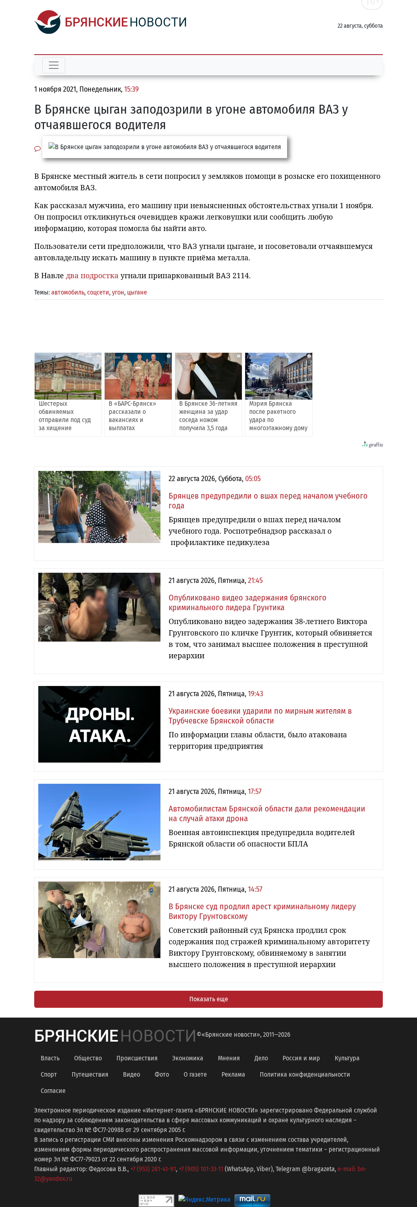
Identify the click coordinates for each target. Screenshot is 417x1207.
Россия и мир (301, 1058)
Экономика (187, 1058)
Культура (347, 1058)
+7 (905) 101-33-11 (201, 1169)
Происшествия (137, 1058)
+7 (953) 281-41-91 (153, 1169)
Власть (50, 1058)
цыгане (137, 292)
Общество (88, 1058)
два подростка (92, 275)
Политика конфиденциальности (305, 1074)
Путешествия (90, 1074)
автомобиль (67, 292)
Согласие (53, 1091)
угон (118, 292)
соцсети (98, 292)
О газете (195, 1074)
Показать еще (208, 999)
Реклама (233, 1074)
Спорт (49, 1074)
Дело (261, 1058)
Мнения (229, 1058)
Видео (131, 1074)
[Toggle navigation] (53, 65)
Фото (162, 1074)
